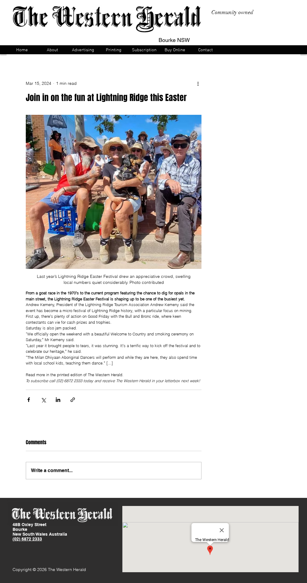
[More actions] (197, 83)
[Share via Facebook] (28, 400)
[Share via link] (73, 400)
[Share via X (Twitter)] (43, 400)
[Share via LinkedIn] (58, 400)
